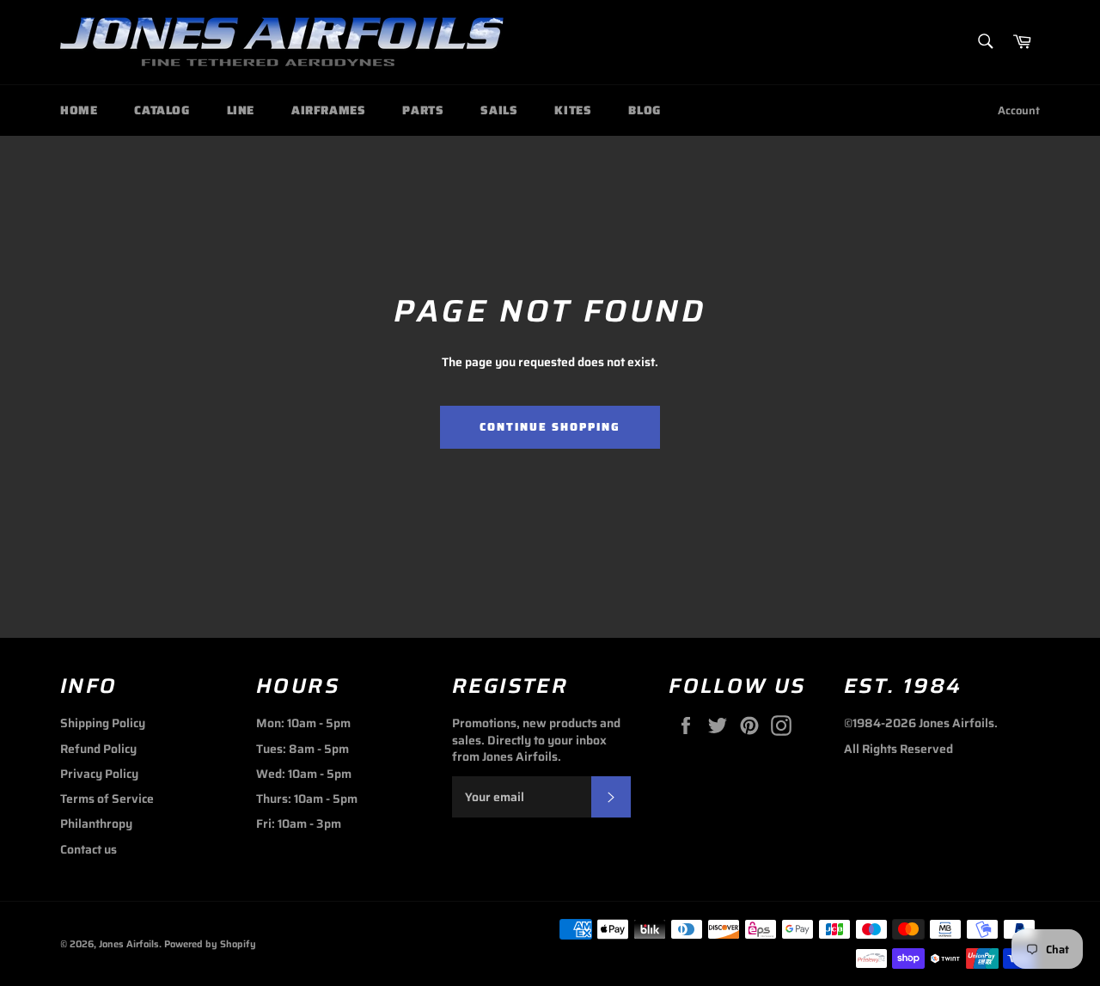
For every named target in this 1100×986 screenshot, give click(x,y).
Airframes (328, 110)
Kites (572, 110)
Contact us (88, 849)
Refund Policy (98, 748)
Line (240, 110)
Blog (644, 110)
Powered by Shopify (210, 944)
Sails (498, 110)
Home (78, 110)
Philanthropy (96, 823)
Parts (422, 110)
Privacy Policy (99, 773)
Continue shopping (550, 427)
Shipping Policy (102, 722)
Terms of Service (107, 798)
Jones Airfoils (129, 944)
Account (1019, 110)
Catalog (161, 110)
